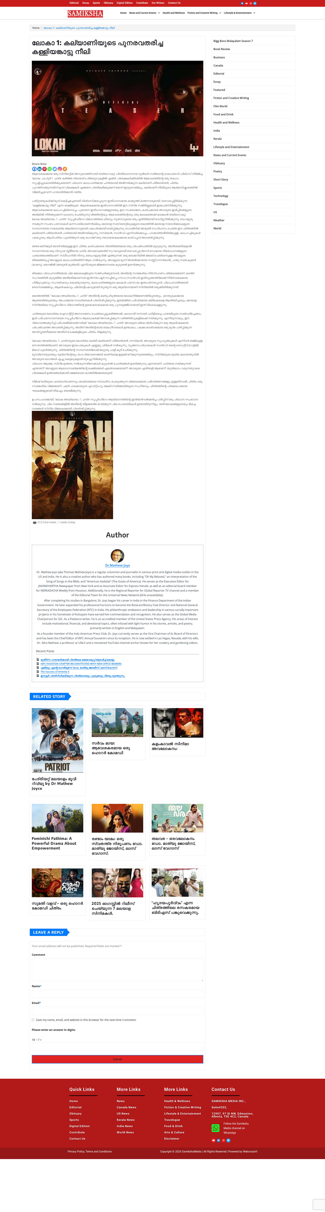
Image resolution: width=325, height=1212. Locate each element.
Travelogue (220, 204)
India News (125, 1126)
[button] (144, 13)
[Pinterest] (44, 169)
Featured (219, 90)
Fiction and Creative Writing (203, 13)
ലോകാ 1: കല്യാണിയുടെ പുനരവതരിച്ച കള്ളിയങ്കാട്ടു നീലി (79, 27)
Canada (218, 65)
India (216, 130)
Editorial (74, 3)
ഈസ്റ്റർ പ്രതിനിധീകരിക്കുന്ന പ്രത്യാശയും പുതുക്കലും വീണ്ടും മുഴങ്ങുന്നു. (83, 675)
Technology (220, 196)
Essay (85, 3)
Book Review (221, 49)
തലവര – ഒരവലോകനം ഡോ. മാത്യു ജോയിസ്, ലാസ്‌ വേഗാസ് (174, 843)
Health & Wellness (177, 1101)
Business (219, 57)
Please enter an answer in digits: (54, 1030)
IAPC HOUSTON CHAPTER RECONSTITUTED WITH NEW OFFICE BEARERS (81, 663)
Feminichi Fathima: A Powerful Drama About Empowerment (54, 843)
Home (123, 13)
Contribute (142, 3)
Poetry (217, 171)
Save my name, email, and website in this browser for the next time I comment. (86, 1020)
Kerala (217, 139)
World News (125, 1132)
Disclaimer (171, 1138)
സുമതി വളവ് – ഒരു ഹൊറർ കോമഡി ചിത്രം (57, 905)
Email (36, 1003)
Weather (218, 220)
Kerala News (126, 1120)
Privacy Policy (76, 1151)
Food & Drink (173, 1126)
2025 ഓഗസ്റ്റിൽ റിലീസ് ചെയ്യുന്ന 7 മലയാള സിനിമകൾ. (113, 908)
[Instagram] (250, 3)
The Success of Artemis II (55, 671)
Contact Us (174, 3)
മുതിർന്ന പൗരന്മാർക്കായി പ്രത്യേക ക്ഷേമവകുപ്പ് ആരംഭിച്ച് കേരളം (78, 659)
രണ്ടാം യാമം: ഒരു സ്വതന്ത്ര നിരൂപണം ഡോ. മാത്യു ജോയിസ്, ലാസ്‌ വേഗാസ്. (117, 845)
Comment (38, 955)
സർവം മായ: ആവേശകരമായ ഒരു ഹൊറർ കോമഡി (111, 748)
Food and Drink (223, 114)
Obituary (108, 3)
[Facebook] (242, 3)
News (121, 1101)
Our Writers (158, 3)
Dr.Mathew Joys (117, 565)
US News (123, 1113)
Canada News (126, 1107)
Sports (96, 3)
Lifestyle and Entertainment (231, 147)
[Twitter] (255, 3)
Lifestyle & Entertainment (238, 13)
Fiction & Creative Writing (182, 1107)
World (217, 228)
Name (36, 986)
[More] (65, 169)
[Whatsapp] (49, 169)
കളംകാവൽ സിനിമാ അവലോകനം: (170, 746)
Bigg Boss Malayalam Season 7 (233, 41)
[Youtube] (246, 3)
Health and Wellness (174, 13)
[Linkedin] (39, 169)
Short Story (220, 179)
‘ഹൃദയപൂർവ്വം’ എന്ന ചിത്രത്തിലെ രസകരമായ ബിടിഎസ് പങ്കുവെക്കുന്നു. (175, 907)
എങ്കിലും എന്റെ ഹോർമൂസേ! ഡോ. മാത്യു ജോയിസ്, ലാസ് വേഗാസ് (79, 667)
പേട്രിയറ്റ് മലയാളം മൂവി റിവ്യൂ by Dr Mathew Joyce (54, 783)
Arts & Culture (174, 1132)
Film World (220, 106)
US (215, 212)
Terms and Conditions (98, 1151)
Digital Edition (125, 3)
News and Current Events (142, 13)
